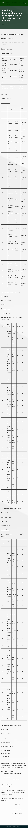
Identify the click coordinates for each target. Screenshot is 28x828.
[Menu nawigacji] (25, 3)
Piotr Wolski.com (18, 826)
